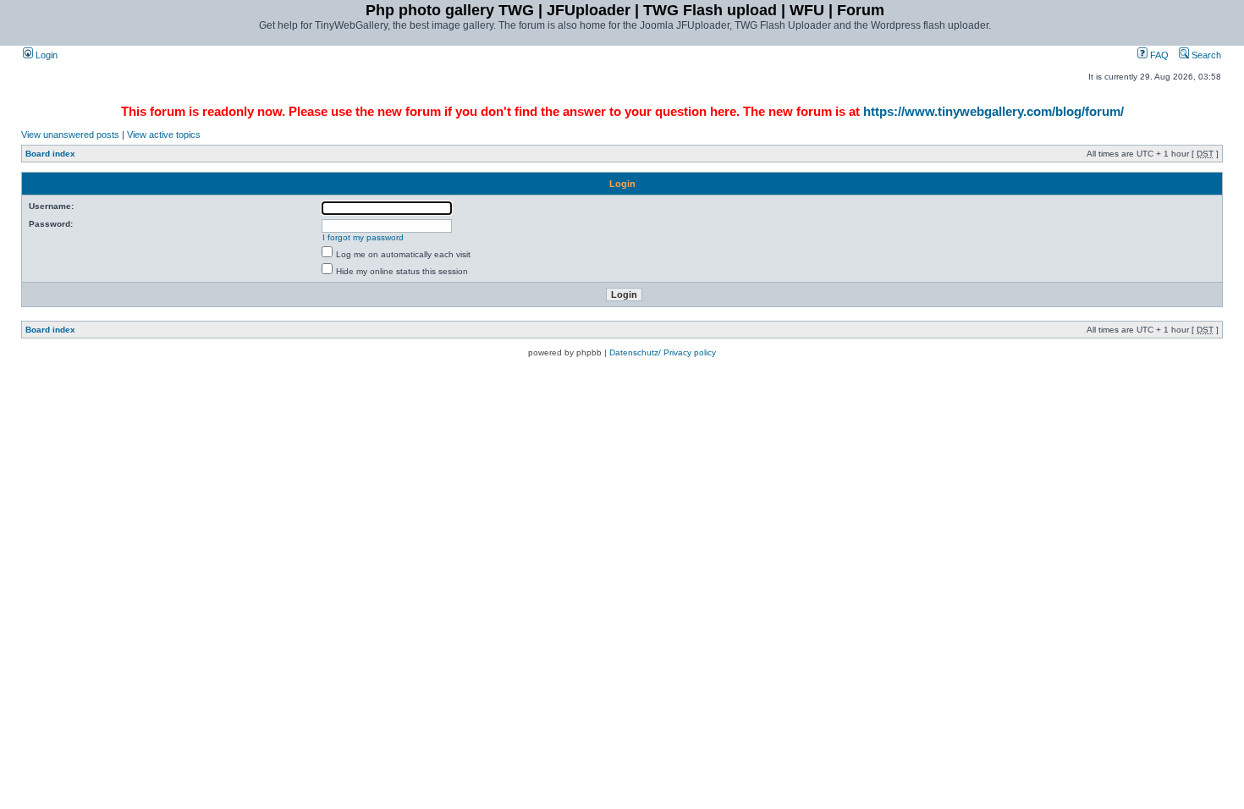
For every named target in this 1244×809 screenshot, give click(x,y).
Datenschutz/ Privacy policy (662, 352)
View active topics (164, 134)
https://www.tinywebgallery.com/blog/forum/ (993, 111)
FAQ (1158, 55)
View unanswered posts (70, 134)
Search (1205, 55)
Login (45, 55)
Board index (50, 153)
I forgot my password (363, 237)
